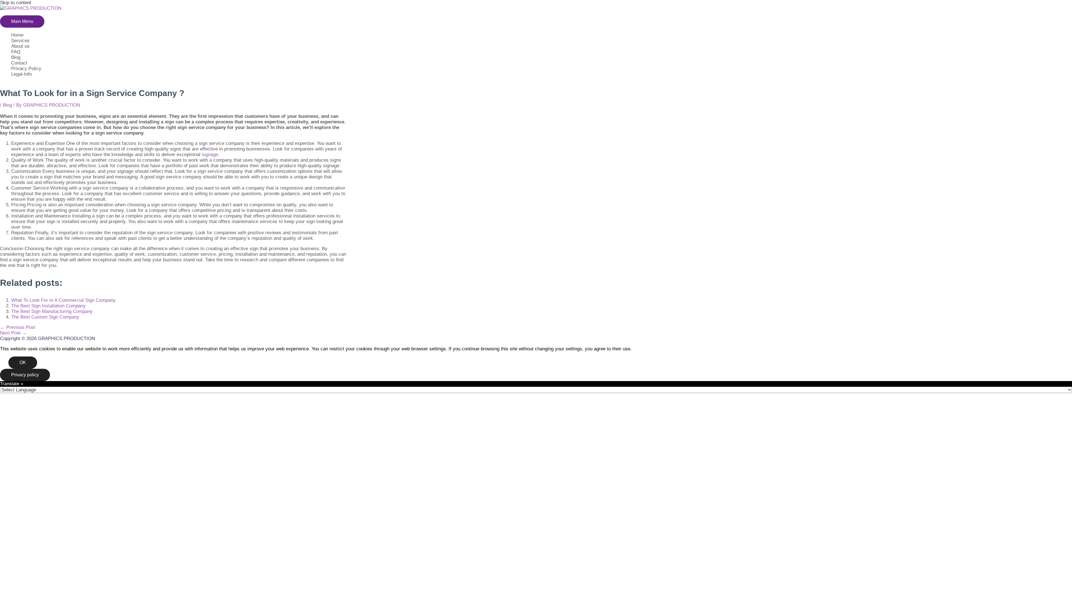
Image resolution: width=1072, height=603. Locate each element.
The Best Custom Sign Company (45, 317)
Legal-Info (21, 74)
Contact (19, 63)
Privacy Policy (26, 68)
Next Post (13, 333)
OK (23, 362)
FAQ (15, 51)
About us (20, 46)
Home (17, 35)
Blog (15, 57)
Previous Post (17, 327)
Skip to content (15, 2)
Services (20, 40)
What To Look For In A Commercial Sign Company (63, 300)
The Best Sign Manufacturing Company (52, 311)
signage (210, 154)
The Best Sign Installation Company (48, 305)
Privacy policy (25, 374)
